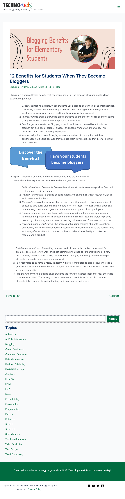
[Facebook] (89, 485)
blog (58, 87)
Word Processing (14, 454)
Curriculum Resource (16, 354)
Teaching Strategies (15, 439)
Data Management (14, 359)
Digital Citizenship (14, 369)
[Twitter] (98, 485)
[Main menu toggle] (119, 6)
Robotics (9, 419)
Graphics (10, 374)
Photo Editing (12, 399)
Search (113, 318)
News (8, 394)
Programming (12, 409)
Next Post (115, 296)
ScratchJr (10, 429)
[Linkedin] (102, 485)
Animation (10, 334)
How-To (9, 379)
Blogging (14, 87)
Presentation (11, 404)
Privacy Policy (34, 489)
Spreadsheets (12, 434)
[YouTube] (93, 485)
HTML (8, 384)
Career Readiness (14, 349)
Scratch (9, 424)
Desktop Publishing (15, 364)
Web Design (11, 449)
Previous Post (11, 296)
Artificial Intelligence (15, 339)
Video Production (14, 444)
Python (9, 414)
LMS (7, 389)
